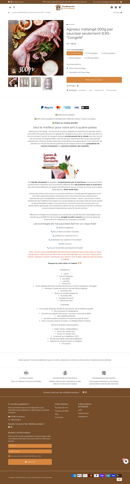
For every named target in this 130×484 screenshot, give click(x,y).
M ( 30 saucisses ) (108, 53)
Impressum (83, 417)
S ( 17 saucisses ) (91, 53)
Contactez (59, 417)
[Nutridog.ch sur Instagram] (11, 2)
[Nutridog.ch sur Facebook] (9, 2)
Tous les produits (111, 90)
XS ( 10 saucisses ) (75, 53)
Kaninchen (71, 24)
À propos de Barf (61, 411)
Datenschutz (83, 413)
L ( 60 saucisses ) (74, 58)
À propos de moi (61, 408)
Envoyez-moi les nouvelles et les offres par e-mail (26, 456)
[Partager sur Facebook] (121, 12)
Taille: (75, 50)
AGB (80, 410)
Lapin (90, 90)
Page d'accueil (99, 90)
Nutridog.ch (23, 477)
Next (61, 48)
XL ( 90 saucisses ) (91, 58)
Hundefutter (82, 90)
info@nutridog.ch (16, 417)
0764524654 (14, 420)
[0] (125, 461)
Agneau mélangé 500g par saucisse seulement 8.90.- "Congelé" (31, 12)
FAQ (56, 414)
